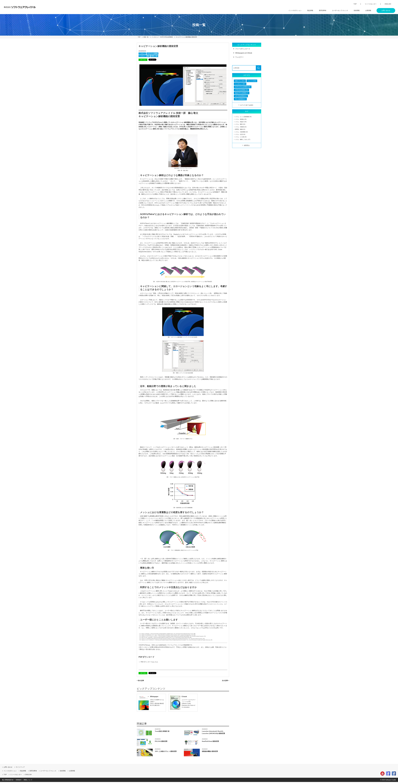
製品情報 (310, 10)
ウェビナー (239, 57)
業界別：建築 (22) (240, 129)
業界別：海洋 (154, 56)
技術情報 (357, 10)
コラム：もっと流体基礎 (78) (243, 116)
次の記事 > (225, 680)
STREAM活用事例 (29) (241, 90)
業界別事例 (322, 10)
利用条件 (19, 780)
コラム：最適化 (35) (240, 119)
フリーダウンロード (242, 49)
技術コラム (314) (240, 81)
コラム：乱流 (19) (240, 134)
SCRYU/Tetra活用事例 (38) (242, 87)
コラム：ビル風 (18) (240, 137)
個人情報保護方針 (8, 780)
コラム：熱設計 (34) (240, 121)
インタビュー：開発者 (144, 56)
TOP (355, 4)
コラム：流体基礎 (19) (241, 132)
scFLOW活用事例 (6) (241, 96)
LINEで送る (143, 59)
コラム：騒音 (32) (240, 124)
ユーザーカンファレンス (340, 10)
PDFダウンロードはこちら (149, 662)
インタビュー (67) (240, 84)
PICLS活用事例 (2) (240, 99)
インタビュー (142, 53)
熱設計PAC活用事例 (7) (241, 93)
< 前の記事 (140, 680)
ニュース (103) (252, 81)
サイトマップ (20, 767)
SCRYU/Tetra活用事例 (152, 53)
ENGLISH (388, 4)
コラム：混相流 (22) (240, 127)
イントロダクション (295, 10)
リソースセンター (370, 4)
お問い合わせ (386, 10)
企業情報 (368, 10)
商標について (28, 780)
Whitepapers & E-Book (243, 53)
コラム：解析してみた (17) (242, 139)
